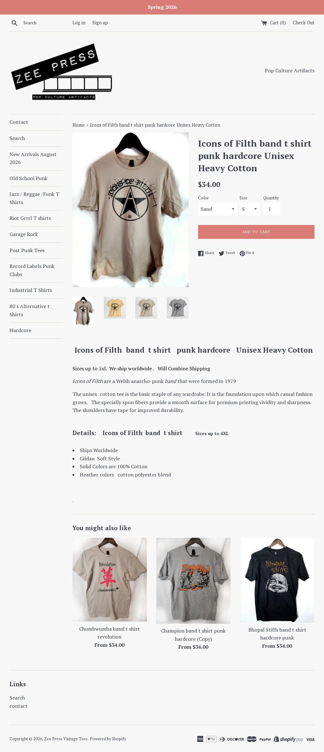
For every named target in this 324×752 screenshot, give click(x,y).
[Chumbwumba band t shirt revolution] (109, 580)
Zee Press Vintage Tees (66, 739)
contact (18, 705)
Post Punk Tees (27, 250)
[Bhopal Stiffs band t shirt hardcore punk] (277, 580)
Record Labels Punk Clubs (31, 270)
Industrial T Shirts (30, 290)
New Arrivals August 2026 (33, 158)
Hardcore (20, 330)
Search (17, 138)
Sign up (100, 23)
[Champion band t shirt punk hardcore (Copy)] (193, 581)
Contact (18, 121)
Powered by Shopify (108, 739)
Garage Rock (23, 234)
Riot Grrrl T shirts (30, 218)
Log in (78, 23)
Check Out (304, 23)
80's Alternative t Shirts (29, 310)
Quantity (271, 198)
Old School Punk (28, 178)
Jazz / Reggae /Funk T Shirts (34, 198)
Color (203, 198)
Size (243, 198)
